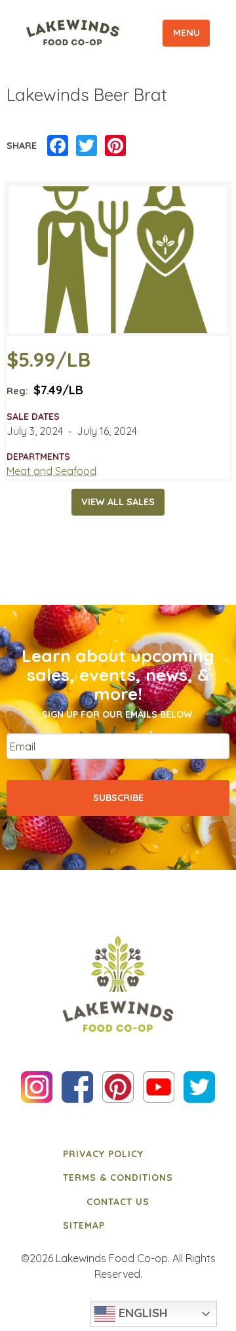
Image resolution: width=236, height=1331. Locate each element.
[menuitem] (118, 1154)
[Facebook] (57, 146)
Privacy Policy (103, 1154)
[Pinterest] (115, 146)
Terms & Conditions (118, 1177)
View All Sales (118, 502)
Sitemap (84, 1225)
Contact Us (118, 1202)
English (141, 1313)
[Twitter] (86, 146)
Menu (186, 33)
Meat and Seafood (51, 471)
